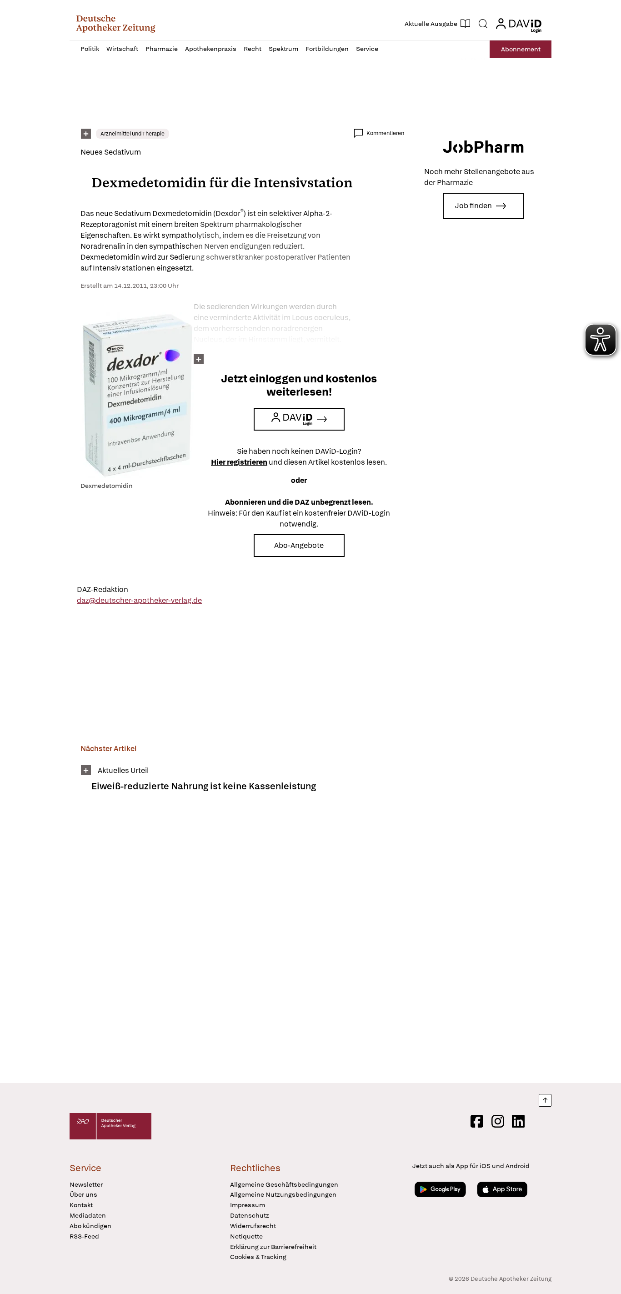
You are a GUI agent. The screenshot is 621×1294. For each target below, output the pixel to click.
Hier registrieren (239, 462)
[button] (115, 24)
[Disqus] (242, 943)
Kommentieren (385, 133)
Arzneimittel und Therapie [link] (132, 133)
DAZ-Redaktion (102, 589)
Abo (521, 49)
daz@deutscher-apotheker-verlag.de (139, 600)
